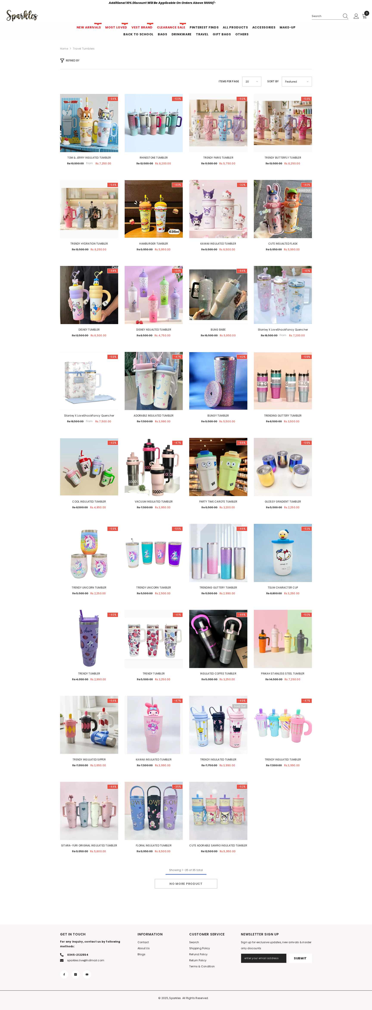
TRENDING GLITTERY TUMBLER (283, 415)
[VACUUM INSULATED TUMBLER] (154, 467)
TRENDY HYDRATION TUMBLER (89, 243)
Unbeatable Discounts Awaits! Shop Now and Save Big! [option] (186, 3)
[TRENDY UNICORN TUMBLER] (89, 553)
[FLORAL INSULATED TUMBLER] (154, 811)
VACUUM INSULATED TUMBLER (154, 501)
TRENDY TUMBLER (89, 673)
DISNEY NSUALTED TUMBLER (153, 329)
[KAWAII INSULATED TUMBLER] (218, 209)
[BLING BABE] (218, 295)
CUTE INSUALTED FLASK (283, 243)
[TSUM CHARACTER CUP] (283, 553)
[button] (251, 81)
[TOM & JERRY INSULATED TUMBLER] (89, 123)
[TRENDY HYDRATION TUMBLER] (89, 209)
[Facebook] (64, 974)
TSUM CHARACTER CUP (283, 587)
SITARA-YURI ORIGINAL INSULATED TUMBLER (89, 845)
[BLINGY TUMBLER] (218, 381)
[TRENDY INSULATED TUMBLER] (218, 725)
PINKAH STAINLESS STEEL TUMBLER (282, 673)
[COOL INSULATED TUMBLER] (89, 467)
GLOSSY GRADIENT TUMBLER (283, 501)
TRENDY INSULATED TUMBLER (218, 759)
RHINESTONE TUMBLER (154, 157)
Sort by (273, 81)
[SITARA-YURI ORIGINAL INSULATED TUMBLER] (89, 811)
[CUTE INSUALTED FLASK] (283, 209)
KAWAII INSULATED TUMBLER (218, 243)
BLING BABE (218, 329)
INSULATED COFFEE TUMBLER (218, 673)
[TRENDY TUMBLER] (89, 639)
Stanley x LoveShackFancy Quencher (283, 329)
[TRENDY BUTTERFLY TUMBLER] (283, 123)
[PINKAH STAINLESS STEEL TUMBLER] (283, 639)
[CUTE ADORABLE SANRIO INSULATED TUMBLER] (218, 811)
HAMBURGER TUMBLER (153, 243)
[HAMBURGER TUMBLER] (154, 209)
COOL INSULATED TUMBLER (89, 501)
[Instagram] (75, 974)
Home (64, 48)
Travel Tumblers (84, 48)
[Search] (330, 16)
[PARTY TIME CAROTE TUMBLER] (218, 467)
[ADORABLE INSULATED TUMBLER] (154, 381)
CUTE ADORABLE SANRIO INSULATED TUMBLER (218, 845)
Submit (300, 958)
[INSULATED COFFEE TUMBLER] (218, 639)
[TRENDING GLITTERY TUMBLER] (283, 381)
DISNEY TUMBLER (89, 329)
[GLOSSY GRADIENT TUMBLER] (283, 467)
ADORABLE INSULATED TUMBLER (154, 415)
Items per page (229, 81)
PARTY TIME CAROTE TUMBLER (218, 501)
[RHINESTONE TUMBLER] (154, 123)
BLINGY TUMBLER (218, 415)
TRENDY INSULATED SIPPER (89, 759)
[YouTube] (87, 974)
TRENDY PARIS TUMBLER (218, 157)
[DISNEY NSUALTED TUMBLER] (154, 295)
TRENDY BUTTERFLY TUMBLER (283, 157)
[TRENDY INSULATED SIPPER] (89, 725)
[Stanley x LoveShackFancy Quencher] (283, 295)
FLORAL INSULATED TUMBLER (154, 845)
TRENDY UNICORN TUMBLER (89, 587)
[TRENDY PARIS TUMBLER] (218, 123)
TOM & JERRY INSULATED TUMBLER (89, 157)
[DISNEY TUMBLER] (89, 295)
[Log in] (356, 16)
